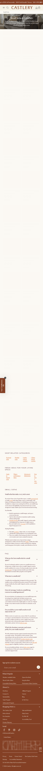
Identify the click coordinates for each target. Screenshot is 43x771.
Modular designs (13, 520)
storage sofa (8, 570)
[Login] (36, 8)
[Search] (7, 7)
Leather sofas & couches (25, 459)
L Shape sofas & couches (33, 459)
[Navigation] (4, 7)
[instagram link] (14, 730)
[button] (39, 7)
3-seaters (16, 532)
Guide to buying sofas (8, 476)
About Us (6, 687)
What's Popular (8, 674)
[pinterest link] (9, 730)
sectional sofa (34, 499)
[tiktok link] (19, 730)
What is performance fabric (17, 476)
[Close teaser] (5, 378)
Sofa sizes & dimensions (27, 475)
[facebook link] (4, 730)
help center (27, 647)
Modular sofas (17, 458)
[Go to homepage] (22, 7)
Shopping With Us (9, 707)
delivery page (23, 623)
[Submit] (38, 667)
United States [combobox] (7, 737)
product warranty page (27, 639)
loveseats (23, 524)
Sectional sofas (8, 458)
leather (27, 541)
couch (11, 500)
